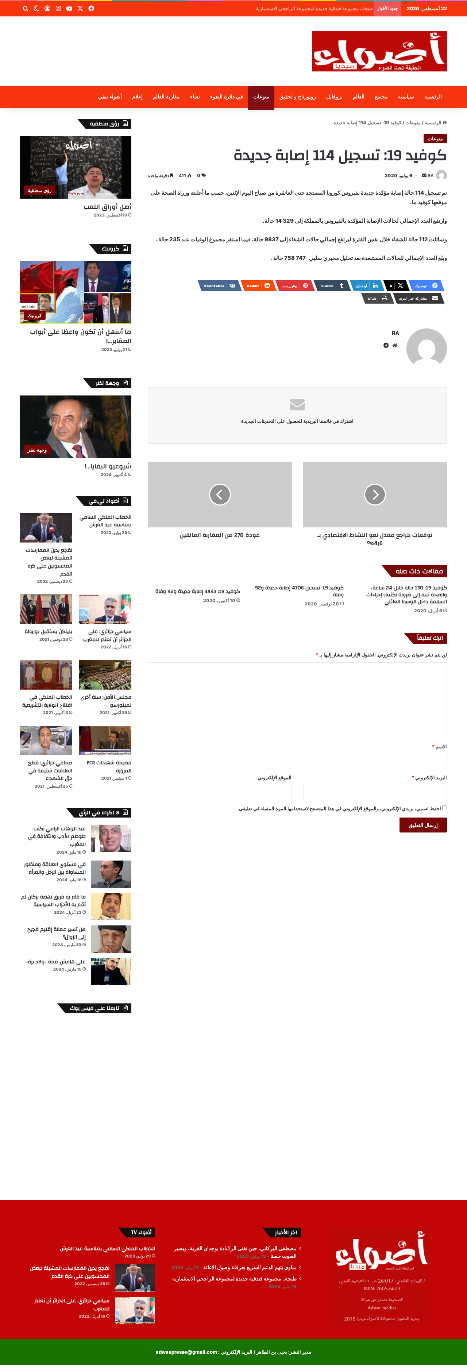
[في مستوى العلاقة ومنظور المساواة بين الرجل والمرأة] (111, 874)
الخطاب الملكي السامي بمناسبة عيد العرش (105, 521)
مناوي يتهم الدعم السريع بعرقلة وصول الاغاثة (250, 1267)
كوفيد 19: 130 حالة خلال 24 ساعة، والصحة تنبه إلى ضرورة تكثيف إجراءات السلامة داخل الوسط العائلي (406, 595)
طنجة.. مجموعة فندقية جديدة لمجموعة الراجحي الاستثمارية (234, 1279)
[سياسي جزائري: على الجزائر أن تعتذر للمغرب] (105, 609)
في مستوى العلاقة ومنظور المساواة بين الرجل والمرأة (55, 868)
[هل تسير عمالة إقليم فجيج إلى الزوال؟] (111, 939)
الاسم (439, 746)
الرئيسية (433, 97)
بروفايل (334, 97)
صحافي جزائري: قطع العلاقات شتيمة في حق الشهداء (50, 770)
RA (431, 175)
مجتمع (381, 97)
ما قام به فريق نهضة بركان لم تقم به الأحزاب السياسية (53, 901)
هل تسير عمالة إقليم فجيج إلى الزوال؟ (56, 933)
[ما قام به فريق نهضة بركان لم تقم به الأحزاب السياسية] (111, 906)
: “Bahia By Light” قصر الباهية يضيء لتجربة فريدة (318, 8)
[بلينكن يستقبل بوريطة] (46, 609)
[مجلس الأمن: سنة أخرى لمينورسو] (105, 675)
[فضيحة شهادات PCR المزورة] (105, 740)
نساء (195, 97)
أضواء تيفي (110, 97)
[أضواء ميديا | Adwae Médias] (379, 51)
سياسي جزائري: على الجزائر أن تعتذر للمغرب (107, 635)
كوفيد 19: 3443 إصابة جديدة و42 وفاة (197, 591)
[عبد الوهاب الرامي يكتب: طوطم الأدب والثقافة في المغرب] (111, 838)
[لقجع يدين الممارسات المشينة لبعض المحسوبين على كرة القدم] (46, 528)
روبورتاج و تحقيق (297, 97)
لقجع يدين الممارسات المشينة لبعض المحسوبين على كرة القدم (49, 562)
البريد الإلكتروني (429, 777)
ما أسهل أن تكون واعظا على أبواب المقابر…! (80, 336)
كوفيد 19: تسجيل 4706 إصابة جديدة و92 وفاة (299, 591)
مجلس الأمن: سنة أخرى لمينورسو (106, 701)
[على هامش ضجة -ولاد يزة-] (111, 971)
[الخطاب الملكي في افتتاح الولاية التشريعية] (46, 675)
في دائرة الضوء (226, 97)
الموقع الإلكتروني (275, 777)
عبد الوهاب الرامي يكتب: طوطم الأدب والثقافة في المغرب (57, 836)
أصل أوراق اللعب (107, 207)
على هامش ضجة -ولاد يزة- (56, 962)
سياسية (406, 97)
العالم (358, 97)
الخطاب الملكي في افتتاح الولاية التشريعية (47, 701)
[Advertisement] (160, 40)
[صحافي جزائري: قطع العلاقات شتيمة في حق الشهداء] (46, 740)
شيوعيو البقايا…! (108, 466)
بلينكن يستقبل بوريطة (48, 631)
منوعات (261, 97)
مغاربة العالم (166, 97)
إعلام (137, 97)
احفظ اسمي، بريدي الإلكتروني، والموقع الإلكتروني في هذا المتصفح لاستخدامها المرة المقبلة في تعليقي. (339, 808)
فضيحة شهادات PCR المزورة (108, 767)
